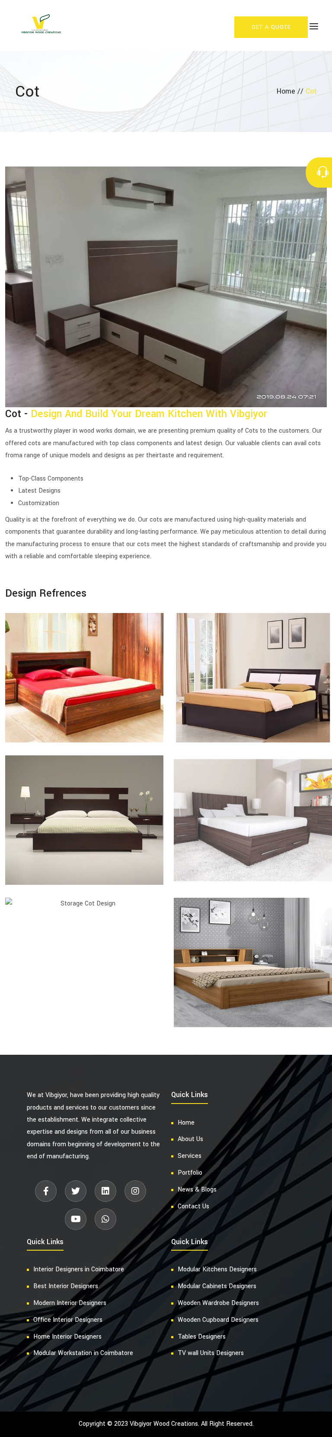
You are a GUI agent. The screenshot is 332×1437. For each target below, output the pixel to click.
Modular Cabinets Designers (217, 1286)
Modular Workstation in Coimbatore (83, 1353)
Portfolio (190, 1172)
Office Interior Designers (67, 1319)
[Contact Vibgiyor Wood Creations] (324, 172)
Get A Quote (270, 27)
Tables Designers (202, 1336)
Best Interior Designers (65, 1286)
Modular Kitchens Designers (217, 1269)
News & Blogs (197, 1189)
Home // (291, 91)
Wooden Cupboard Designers (218, 1319)
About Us (190, 1139)
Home (186, 1122)
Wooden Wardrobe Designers (218, 1303)
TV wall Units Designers (211, 1353)
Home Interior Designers (67, 1336)
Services (189, 1155)
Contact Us (193, 1206)
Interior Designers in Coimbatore (78, 1269)
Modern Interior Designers (69, 1303)
